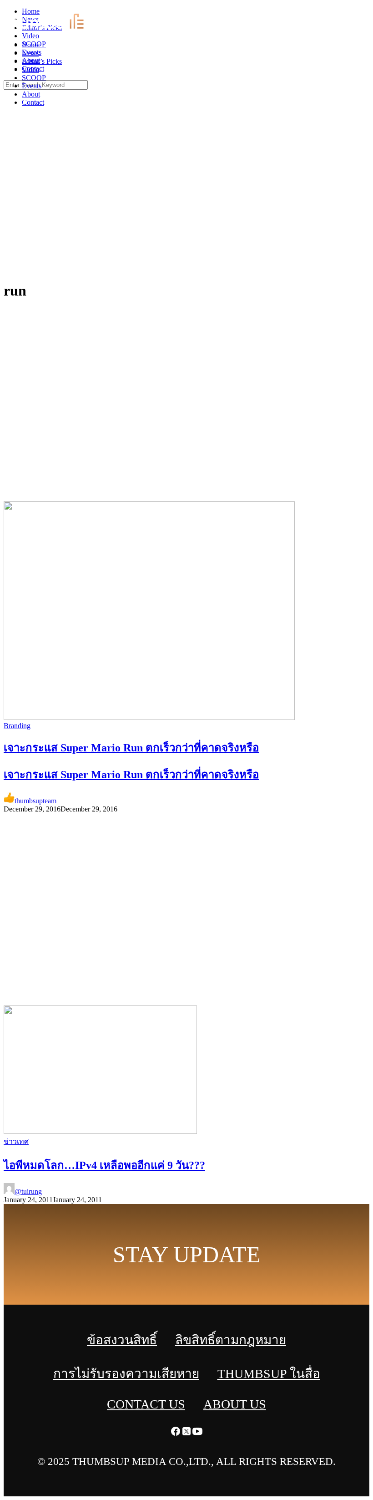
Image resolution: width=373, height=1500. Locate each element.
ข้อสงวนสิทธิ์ (122, 1340)
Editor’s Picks (42, 61)
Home (31, 45)
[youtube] (367, 9)
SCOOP (34, 78)
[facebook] (345, 9)
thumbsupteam (35, 801)
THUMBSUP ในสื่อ (268, 1374)
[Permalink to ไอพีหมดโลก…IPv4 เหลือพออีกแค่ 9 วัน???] (100, 1131)
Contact (33, 102)
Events (31, 86)
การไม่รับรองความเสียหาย (126, 1374)
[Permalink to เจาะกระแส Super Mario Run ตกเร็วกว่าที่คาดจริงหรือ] (149, 717)
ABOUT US (234, 1404)
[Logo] (56, 29)
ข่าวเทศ (16, 1141)
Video (30, 69)
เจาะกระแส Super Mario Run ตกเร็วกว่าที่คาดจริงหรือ (131, 775)
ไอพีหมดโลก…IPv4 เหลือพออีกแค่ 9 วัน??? (104, 1165)
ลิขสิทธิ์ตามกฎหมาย (230, 1340)
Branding (17, 726)
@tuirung (28, 1191)
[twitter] (356, 9)
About (31, 94)
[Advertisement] (186, 205)
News (30, 53)
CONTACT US (146, 1404)
